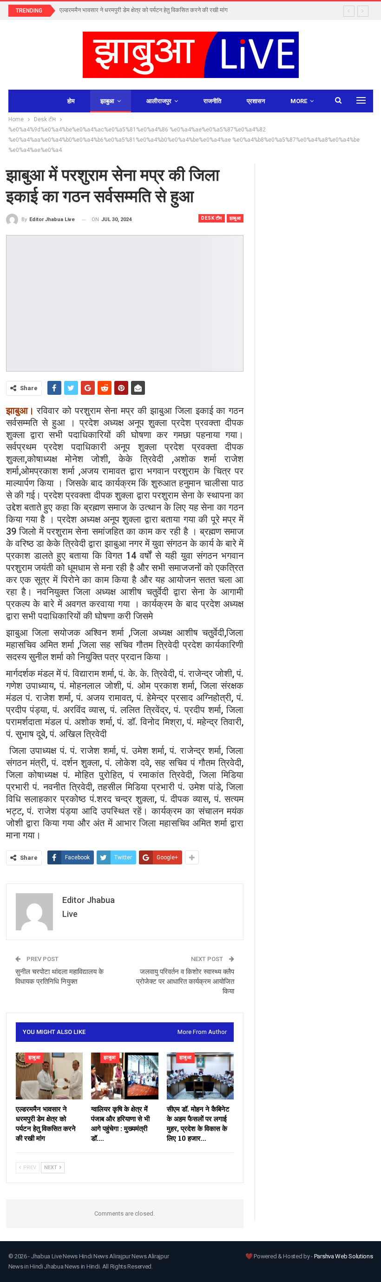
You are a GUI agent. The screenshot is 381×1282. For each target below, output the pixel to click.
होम (71, 101)
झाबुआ (107, 101)
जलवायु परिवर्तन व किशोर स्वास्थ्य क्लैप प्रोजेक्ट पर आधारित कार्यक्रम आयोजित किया (185, 981)
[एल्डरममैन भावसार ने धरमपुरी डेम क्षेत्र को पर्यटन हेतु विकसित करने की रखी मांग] (49, 1076)
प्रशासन (256, 101)
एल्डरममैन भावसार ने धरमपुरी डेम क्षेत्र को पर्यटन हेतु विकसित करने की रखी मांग (143, 10)
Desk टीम (211, 218)
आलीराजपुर (158, 101)
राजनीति (212, 101)
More (298, 101)
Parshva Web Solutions (343, 1256)
